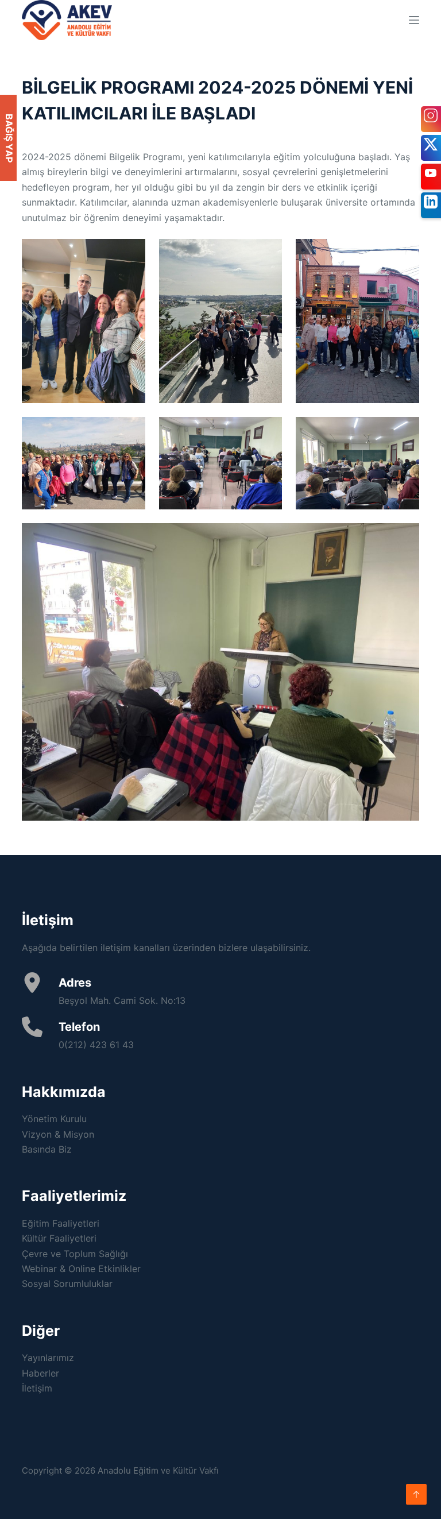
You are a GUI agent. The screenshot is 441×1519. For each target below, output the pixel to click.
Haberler (40, 1373)
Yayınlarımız (48, 1357)
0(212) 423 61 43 (96, 1044)
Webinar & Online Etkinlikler (81, 1268)
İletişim (37, 1388)
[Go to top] (416, 1494)
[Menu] (414, 20)
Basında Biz (47, 1149)
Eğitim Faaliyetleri (60, 1223)
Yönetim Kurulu (54, 1118)
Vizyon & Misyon (58, 1134)
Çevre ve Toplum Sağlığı (75, 1253)
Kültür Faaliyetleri (59, 1238)
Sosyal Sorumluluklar (67, 1283)
